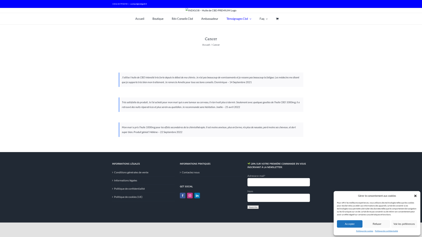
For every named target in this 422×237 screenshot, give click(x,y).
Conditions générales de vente (131, 172)
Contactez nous (191, 172)
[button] (415, 196)
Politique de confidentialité (386, 231)
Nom (250, 191)
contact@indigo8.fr (138, 4)
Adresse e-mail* (256, 175)
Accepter (350, 224)
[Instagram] (190, 195)
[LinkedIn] (197, 195)
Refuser (377, 224)
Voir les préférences (404, 224)
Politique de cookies (364, 231)
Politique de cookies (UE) (128, 196)
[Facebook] (182, 195)
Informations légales (125, 180)
